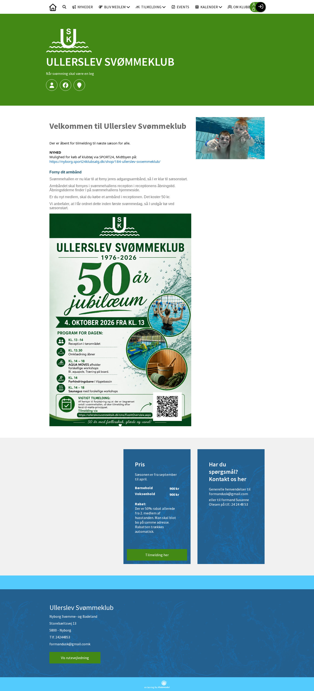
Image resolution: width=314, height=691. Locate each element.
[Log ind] (260, 7)
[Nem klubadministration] (157, 687)
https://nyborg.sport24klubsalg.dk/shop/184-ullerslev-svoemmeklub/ (104, 161)
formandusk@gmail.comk (69, 644)
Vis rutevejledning (75, 657)
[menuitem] (53, 7)
